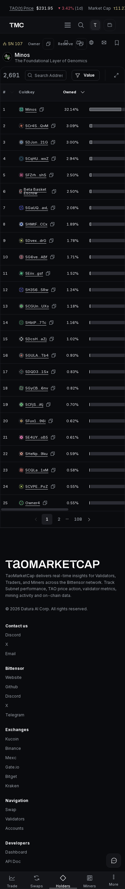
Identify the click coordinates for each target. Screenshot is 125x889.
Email (10, 653)
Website (13, 677)
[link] (31, 109)
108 (78, 519)
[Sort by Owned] (83, 92)
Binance (13, 748)
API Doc (13, 861)
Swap (10, 809)
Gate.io (12, 767)
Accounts (14, 828)
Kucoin (12, 738)
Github (11, 686)
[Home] (62, 564)
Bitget (11, 776)
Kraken (12, 785)
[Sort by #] (12, 92)
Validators (15, 818)
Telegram (14, 714)
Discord (13, 634)
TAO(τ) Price (21, 8)
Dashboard (16, 852)
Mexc (10, 757)
